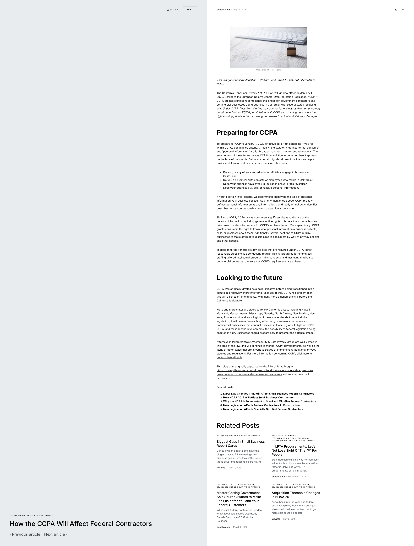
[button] (172, 9)
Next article (54, 534)
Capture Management (284, 436)
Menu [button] (190, 10)
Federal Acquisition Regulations (291, 438)
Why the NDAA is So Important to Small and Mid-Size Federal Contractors (269, 401)
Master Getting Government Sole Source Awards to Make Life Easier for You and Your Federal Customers (239, 499)
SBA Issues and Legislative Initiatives (31, 516)
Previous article (26, 534)
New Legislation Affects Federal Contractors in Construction (261, 405)
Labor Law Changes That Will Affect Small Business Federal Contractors (268, 393)
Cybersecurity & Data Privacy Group (272, 341)
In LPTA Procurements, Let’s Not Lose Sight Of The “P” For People (294, 450)
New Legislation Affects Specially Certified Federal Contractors (263, 409)
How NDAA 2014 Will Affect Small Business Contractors (258, 397)
